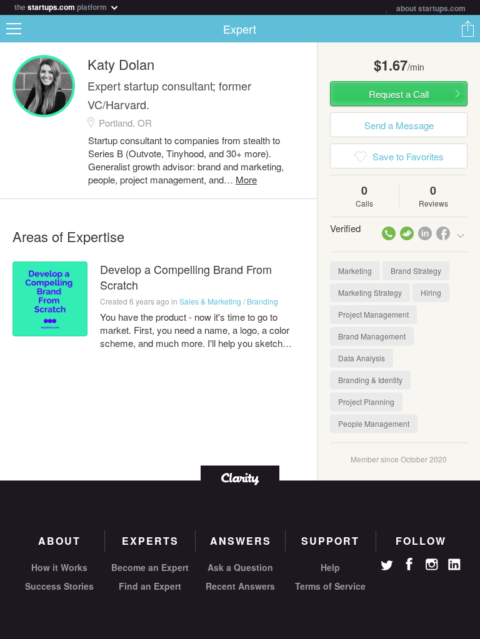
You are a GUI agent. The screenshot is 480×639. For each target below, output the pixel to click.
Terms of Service (330, 586)
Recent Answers (240, 586)
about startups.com (431, 8)
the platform (61, 6)
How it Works (59, 567)
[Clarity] (240, 478)
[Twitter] (387, 566)
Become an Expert (150, 567)
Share (467, 28)
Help (330, 567)
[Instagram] (432, 565)
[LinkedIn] (454, 565)
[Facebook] (409, 564)
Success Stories (59, 586)
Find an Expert (150, 586)
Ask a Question (240, 567)
